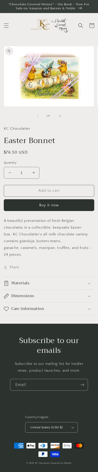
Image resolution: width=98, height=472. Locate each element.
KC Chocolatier (43, 463)
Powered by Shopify (61, 463)
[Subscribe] (82, 385)
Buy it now (49, 205)
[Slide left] (37, 115)
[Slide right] (60, 115)
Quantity (10, 162)
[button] (6, 25)
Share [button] (14, 267)
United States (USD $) (46, 427)
